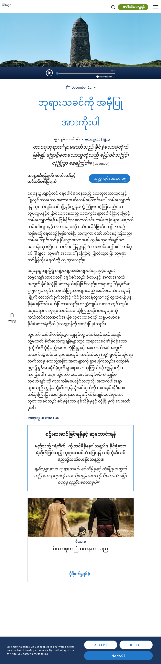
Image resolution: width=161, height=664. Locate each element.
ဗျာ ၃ (106, 139)
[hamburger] (155, 7)
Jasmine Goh (50, 418)
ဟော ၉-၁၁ (92, 139)
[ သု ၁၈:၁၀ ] (101, 163)
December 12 (81, 87)
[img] (113, 7)
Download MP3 (107, 76)
